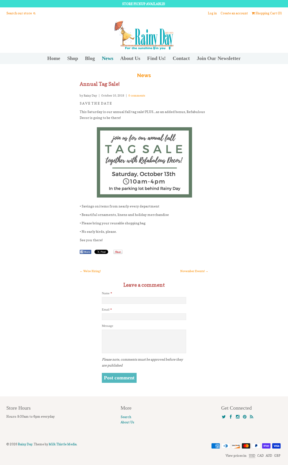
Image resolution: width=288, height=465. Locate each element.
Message (107, 325)
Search (126, 417)
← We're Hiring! (90, 271)
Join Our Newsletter (219, 58)
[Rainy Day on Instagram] (237, 417)
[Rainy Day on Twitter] (223, 417)
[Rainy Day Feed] (251, 417)
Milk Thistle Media (63, 444)
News (107, 58)
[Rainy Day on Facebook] (230, 417)
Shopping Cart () (268, 13)
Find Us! (156, 58)
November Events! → (194, 271)
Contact (181, 58)
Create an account (234, 13)
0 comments (136, 95)
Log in (212, 13)
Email (107, 309)
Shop (72, 58)
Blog (90, 58)
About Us (130, 58)
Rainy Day (25, 444)
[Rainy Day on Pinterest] (244, 417)
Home (53, 58)
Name (107, 293)
